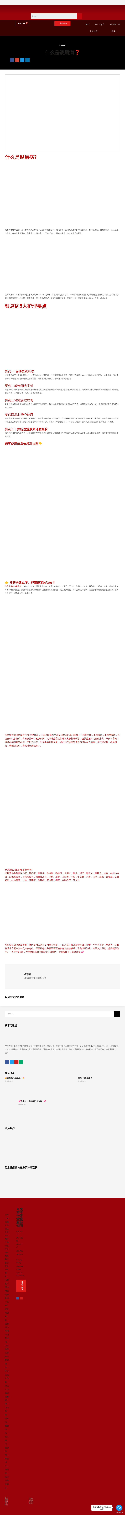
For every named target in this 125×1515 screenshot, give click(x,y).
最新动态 (93, 31)
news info (63, 45)
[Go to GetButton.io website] (119, 1512)
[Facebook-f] (17, 1298)
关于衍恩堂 (99, 24)
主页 (87, 24)
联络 (113, 31)
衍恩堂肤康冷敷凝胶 (13, 586)
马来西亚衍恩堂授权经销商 (6, 1501)
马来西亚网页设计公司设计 (31, 1501)
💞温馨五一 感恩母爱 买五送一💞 (32, 1101)
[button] (62, 23)
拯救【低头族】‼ (85, 1078)
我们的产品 (115, 24)
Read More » (9, 1081)
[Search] (79, 16)
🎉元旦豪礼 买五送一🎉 (15, 1078)
